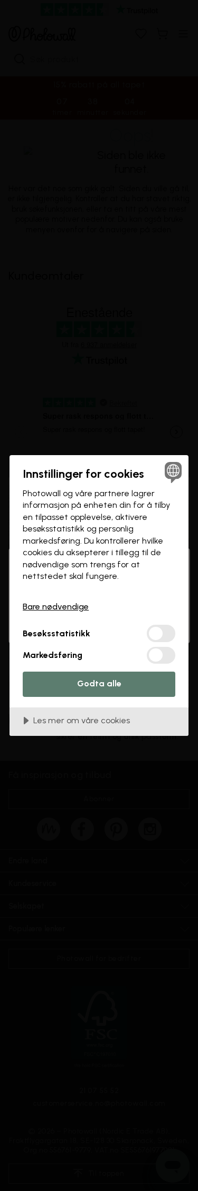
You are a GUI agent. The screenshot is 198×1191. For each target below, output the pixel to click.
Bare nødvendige (56, 607)
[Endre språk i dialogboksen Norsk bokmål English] (171, 471)
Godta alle (99, 683)
